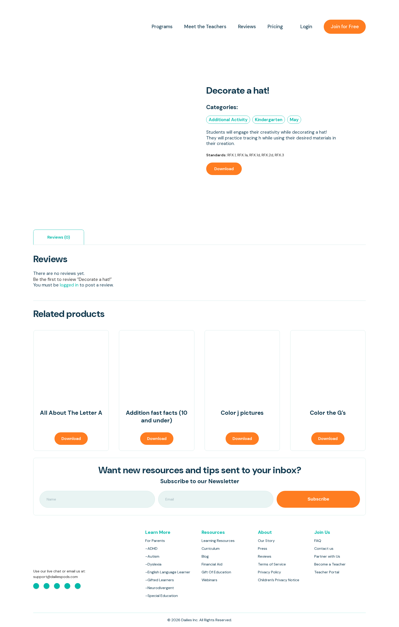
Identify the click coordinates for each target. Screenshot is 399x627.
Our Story (266, 540)
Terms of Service (272, 564)
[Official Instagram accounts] (46, 586)
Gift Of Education (216, 572)
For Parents (155, 540)
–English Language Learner (167, 572)
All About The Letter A (71, 413)
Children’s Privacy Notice (278, 580)
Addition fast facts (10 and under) (156, 416)
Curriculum (211, 548)
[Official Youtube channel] (57, 586)
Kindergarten (268, 120)
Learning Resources (218, 540)
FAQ (317, 540)
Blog (205, 556)
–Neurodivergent (159, 587)
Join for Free (345, 26)
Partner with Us (327, 556)
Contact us (323, 548)
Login (306, 26)
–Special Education (161, 595)
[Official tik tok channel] (67, 586)
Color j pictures (242, 413)
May (294, 120)
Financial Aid (212, 564)
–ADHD (151, 548)
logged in (69, 285)
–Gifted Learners (159, 580)
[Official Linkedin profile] (78, 586)
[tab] (58, 237)
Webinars (209, 580)
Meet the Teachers (205, 26)
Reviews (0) (58, 237)
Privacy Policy (269, 572)
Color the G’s (328, 413)
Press (262, 548)
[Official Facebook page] (36, 586)
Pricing (275, 26)
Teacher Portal (326, 572)
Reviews (247, 26)
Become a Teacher (330, 564)
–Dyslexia (153, 564)
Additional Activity (228, 120)
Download (224, 169)
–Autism (152, 556)
